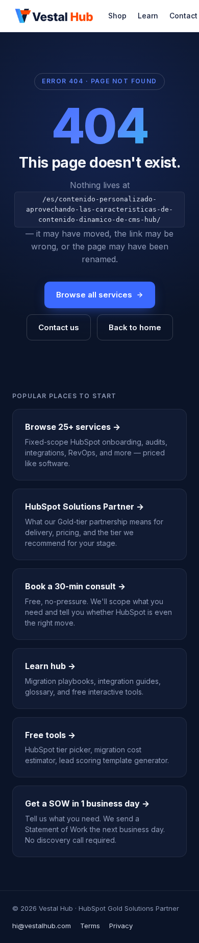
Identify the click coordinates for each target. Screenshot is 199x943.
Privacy (121, 926)
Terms (90, 926)
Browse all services (94, 295)
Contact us (58, 327)
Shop (117, 15)
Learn (148, 15)
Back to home (135, 327)
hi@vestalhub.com (41, 926)
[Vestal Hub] (54, 16)
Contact (183, 15)
